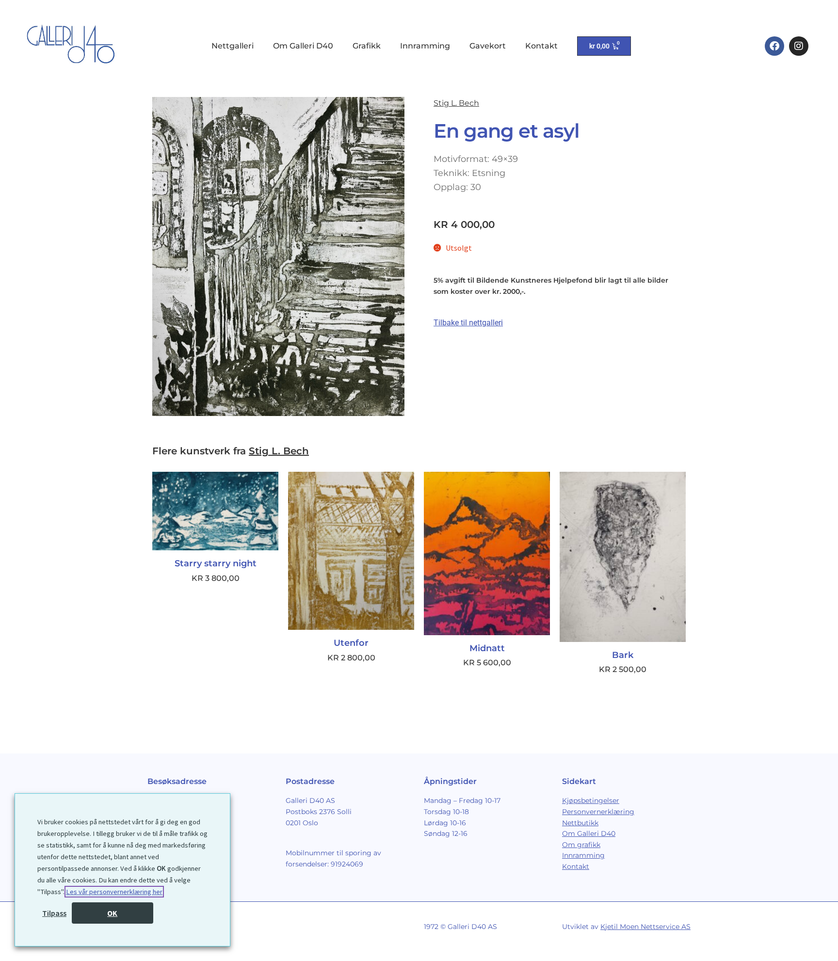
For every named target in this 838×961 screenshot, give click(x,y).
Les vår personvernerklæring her (114, 891)
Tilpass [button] (54, 913)
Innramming (425, 45)
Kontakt (541, 45)
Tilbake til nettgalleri (468, 322)
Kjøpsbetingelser (590, 800)
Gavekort (487, 45)
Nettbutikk (580, 822)
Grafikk (367, 45)
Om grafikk (581, 844)
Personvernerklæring (598, 811)
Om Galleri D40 (303, 45)
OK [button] (112, 913)
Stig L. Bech (456, 103)
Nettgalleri (232, 45)
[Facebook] (774, 46)
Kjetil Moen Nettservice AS (645, 926)
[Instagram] (798, 46)
